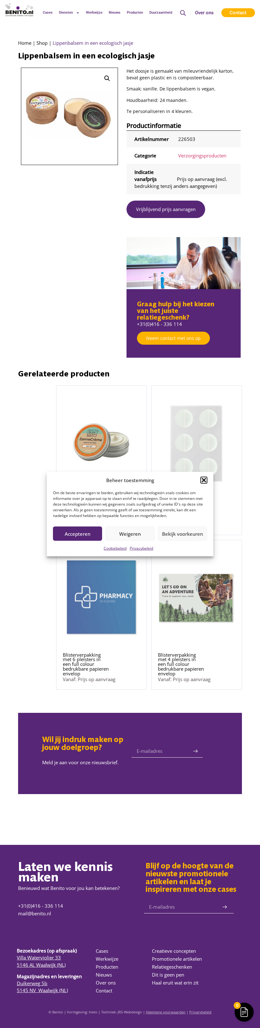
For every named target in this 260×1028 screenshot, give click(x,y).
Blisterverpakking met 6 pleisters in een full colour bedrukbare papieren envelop (86, 664)
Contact (104, 990)
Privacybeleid (141, 548)
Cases (48, 12)
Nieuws (114, 12)
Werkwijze (94, 12)
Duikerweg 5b (32, 983)
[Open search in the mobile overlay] (183, 13)
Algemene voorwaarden (165, 1012)
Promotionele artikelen (177, 959)
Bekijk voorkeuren (182, 533)
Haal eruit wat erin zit (175, 982)
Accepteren (77, 533)
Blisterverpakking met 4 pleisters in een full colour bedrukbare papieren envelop (181, 664)
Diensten (66, 12)
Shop (42, 43)
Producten (135, 12)
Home (24, 43)
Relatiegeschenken (172, 967)
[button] (204, 480)
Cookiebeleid (115, 548)
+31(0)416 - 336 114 (159, 324)
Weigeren (130, 533)
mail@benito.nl (34, 913)
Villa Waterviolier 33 (39, 957)
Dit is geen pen (168, 975)
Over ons (204, 13)
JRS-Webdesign (130, 1012)
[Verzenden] (195, 751)
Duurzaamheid (160, 12)
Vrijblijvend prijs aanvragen (166, 209)
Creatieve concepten (174, 951)
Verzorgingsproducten (202, 155)
